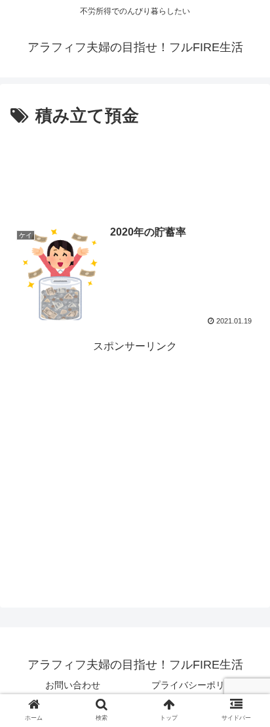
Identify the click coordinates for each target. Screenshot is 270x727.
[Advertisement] (135, 170)
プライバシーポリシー (197, 685)
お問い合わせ (72, 685)
